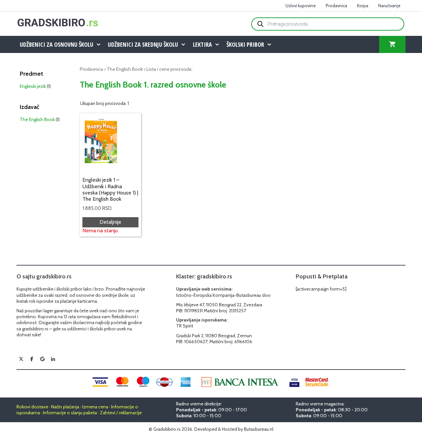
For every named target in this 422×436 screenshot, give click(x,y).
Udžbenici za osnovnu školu (56, 44)
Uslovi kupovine (301, 5)
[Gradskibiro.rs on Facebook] (31, 359)
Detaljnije (110, 222)
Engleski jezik (33, 86)
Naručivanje (389, 5)
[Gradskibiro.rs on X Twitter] (21, 359)
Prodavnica (336, 5)
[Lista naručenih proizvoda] (392, 44)
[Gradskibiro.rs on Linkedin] (53, 359)
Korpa (362, 5)
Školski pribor (245, 44)
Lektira (202, 44)
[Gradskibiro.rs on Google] (42, 359)
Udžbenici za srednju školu (143, 44)
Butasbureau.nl (258, 429)
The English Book (125, 69)
